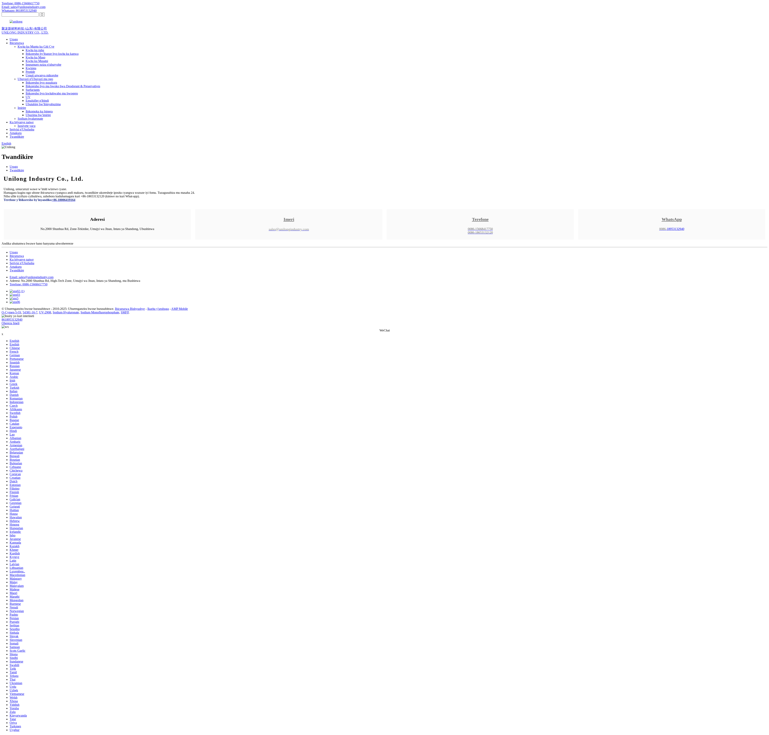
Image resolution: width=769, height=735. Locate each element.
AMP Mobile (179, 308)
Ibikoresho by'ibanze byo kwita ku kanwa (52, 53)
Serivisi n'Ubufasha (22, 129)
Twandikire (17, 136)
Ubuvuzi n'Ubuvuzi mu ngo (35, 79)
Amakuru (16, 133)
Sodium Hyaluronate (66, 312)
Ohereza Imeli (10, 323)
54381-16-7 (30, 312)
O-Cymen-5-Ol (11, 312)
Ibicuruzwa (17, 43)
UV (28, 97)
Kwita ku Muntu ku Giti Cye (36, 46)
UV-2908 (45, 312)
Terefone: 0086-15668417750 (20, 3)
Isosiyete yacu (26, 126)
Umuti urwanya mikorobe (42, 75)
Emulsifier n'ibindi (37, 100)
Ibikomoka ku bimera (39, 111)
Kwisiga (31, 68)
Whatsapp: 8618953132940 (19, 10)
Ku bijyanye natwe (22, 122)
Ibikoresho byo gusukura (41, 82)
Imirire (22, 107)
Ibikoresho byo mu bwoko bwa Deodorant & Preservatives (63, 86)
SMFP (125, 312)
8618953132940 (12, 319)
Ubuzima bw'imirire (38, 115)
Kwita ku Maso (35, 57)
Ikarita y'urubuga (158, 308)
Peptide (30, 71)
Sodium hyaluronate (30, 118)
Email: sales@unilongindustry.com (23, 7)
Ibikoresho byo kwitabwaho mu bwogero (52, 93)
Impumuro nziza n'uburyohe (43, 64)
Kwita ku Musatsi (37, 61)
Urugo (14, 39)
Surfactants (33, 89)
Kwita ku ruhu (35, 50)
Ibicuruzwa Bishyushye (130, 308)
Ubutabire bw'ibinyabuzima (43, 104)
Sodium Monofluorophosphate (100, 312)
